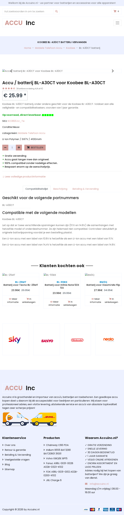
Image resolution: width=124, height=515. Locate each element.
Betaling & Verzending (85, 189)
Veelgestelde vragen (17, 459)
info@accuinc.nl (99, 484)
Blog (7, 464)
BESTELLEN (36, 147)
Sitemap (10, 469)
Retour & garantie (15, 450)
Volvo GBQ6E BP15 (56, 458)
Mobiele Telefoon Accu (48, 48)
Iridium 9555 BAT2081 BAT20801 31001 (57, 451)
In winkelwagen (29, 300)
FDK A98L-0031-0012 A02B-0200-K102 (61, 473)
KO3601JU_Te (16, 121)
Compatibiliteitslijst (36, 189)
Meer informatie (13, 300)
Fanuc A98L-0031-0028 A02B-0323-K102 (58, 465)
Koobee (70, 48)
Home (27, 48)
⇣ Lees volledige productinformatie (24, 176)
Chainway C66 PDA (57, 445)
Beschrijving (60, 189)
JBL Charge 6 (54, 480)
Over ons (10, 445)
